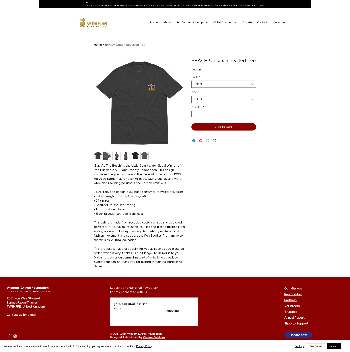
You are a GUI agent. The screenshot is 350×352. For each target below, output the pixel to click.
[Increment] (205, 114)
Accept (334, 346)
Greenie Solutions (154, 337)
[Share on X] (214, 141)
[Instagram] (15, 336)
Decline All (316, 346)
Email (116, 308)
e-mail (32, 314)
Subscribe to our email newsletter (134, 287)
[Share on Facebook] (194, 141)
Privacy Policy (144, 346)
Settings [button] (299, 346)
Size (195, 92)
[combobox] (223, 84)
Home (98, 44)
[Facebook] (9, 336)
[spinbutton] (200, 114)
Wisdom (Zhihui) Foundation (28, 287)
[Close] (345, 346)
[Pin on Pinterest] (201, 141)
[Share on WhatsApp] (207, 141)
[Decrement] (194, 114)
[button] (167, 23)
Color (195, 77)
